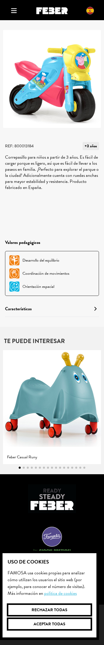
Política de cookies (60, 593)
